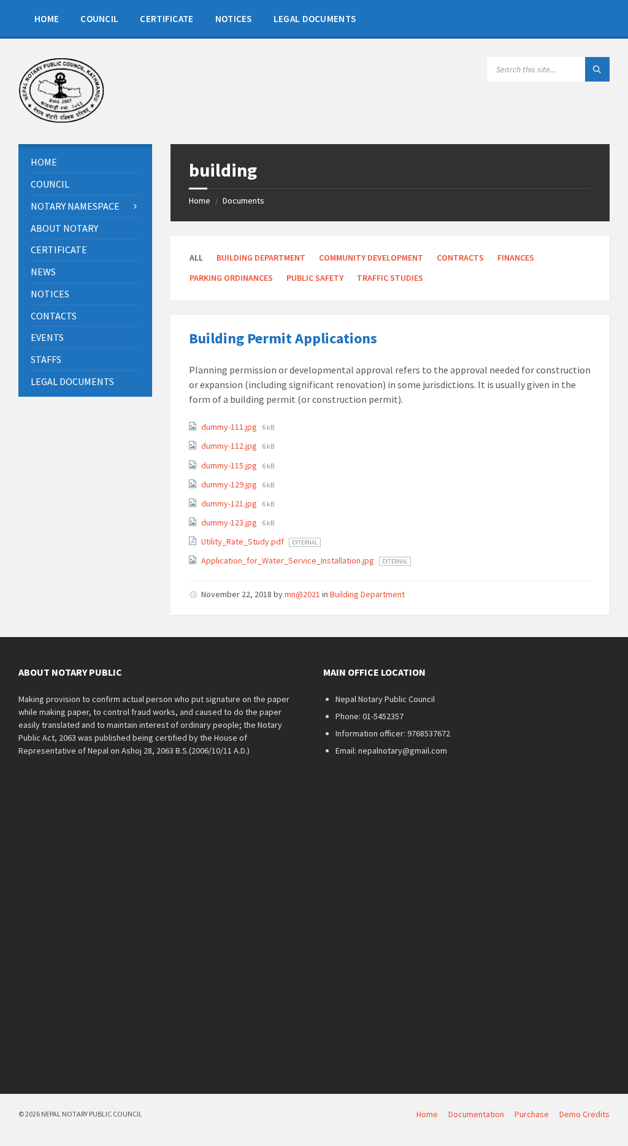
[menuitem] (47, 18)
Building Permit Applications (283, 338)
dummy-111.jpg (230, 426)
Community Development (371, 257)
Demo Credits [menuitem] (584, 1114)
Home (199, 200)
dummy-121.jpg (230, 503)
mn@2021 (302, 594)
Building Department (260, 257)
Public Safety (314, 277)
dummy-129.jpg (230, 484)
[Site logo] (61, 120)
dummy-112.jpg (230, 445)
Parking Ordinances (231, 277)
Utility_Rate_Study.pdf (243, 541)
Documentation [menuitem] (476, 1114)
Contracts (460, 257)
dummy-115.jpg (230, 465)
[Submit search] (597, 69)
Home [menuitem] (427, 1114)
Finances (515, 257)
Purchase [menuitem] (532, 1114)
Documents (243, 200)
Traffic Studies (390, 277)
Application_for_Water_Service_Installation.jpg (288, 560)
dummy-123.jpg (230, 522)
